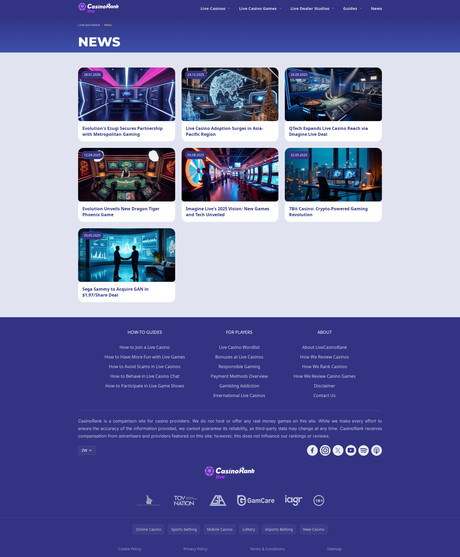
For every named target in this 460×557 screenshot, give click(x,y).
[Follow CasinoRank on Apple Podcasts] (376, 450)
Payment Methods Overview (239, 376)
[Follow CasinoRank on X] (338, 450)
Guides (350, 8)
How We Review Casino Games (325, 376)
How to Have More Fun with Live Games (145, 357)
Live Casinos (213, 8)
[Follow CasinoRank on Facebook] (312, 450)
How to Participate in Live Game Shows (144, 386)
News (376, 8)
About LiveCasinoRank (324, 347)
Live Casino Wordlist (239, 347)
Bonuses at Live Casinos (239, 357)
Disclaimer (324, 386)
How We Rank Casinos (324, 366)
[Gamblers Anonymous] (218, 500)
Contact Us (324, 395)
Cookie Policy (129, 548)
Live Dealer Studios (309, 8)
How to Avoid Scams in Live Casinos (145, 366)
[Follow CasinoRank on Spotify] (363, 450)
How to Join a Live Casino (145, 347)
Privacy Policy (195, 548)
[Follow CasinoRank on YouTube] (351, 450)
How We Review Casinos (324, 357)
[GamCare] (255, 500)
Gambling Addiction (239, 386)
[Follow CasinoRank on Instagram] (325, 450)
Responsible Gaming (239, 366)
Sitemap (334, 548)
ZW (84, 450)
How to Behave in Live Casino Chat (144, 376)
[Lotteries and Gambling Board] (148, 500)
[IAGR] (294, 500)
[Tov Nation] (185, 500)
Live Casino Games (258, 8)
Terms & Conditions (267, 548)
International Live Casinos (239, 395)
